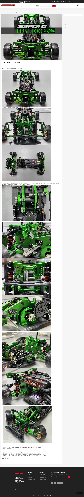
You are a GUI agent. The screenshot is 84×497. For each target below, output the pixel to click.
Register (69, 1)
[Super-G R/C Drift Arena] (8, 5)
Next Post (58, 462)
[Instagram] (15, 1)
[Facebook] (14, 1)
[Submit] (69, 477)
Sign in (66, 1)
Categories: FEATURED (14, 64)
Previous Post (5, 462)
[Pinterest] (9, 458)
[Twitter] (7, 458)
